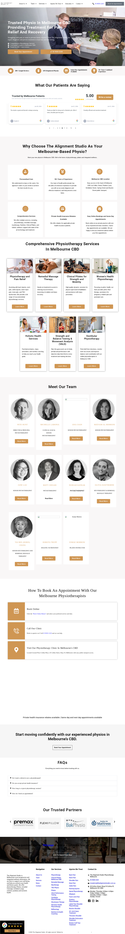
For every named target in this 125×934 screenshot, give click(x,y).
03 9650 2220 (47, 633)
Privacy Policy (74, 932)
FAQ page (48, 845)
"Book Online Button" (39, 614)
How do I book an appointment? (22, 793)
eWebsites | (66, 932)
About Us (22, 3)
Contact (78, 3)
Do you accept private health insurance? (25, 783)
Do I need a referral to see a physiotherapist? (26, 778)
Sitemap (94, 932)
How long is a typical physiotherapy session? (26, 788)
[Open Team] (36, 4)
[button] (62, 778)
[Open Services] (46, 4)
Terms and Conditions (85, 932)
